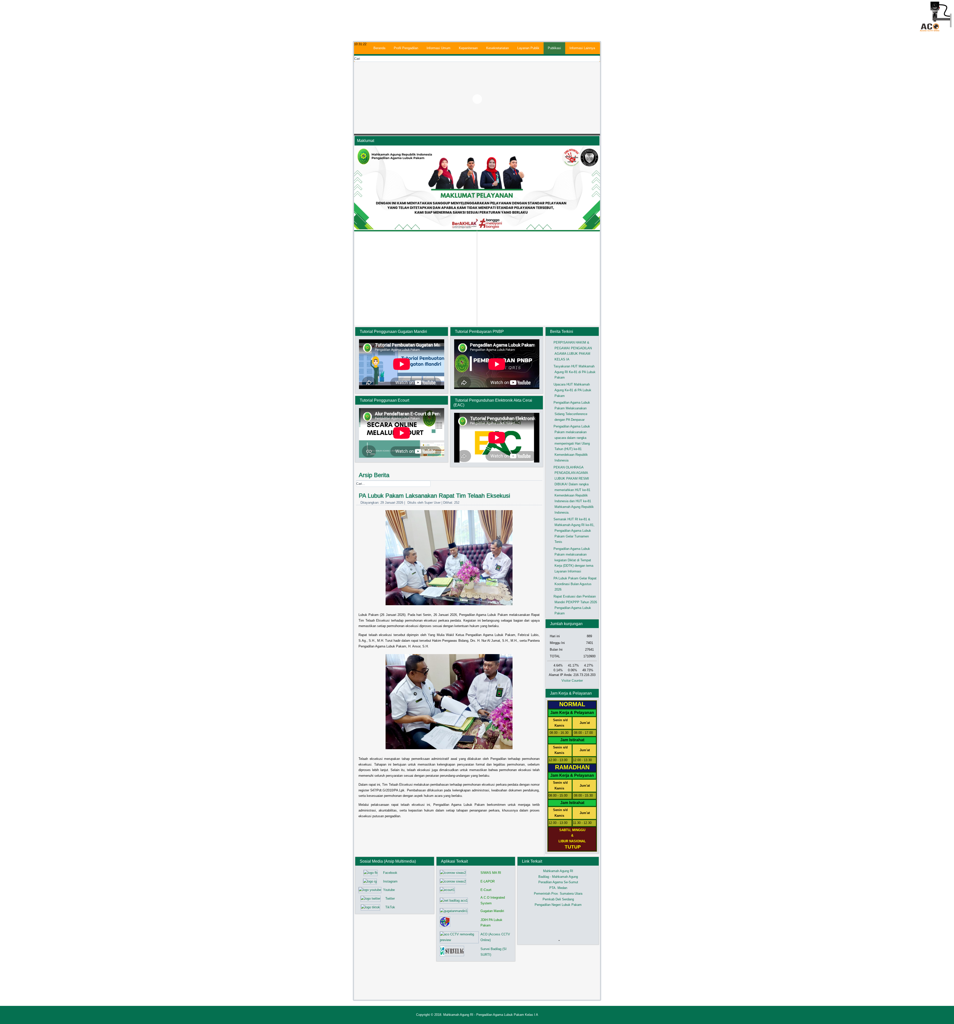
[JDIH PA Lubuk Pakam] (445, 926)
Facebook (390, 873)
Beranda (379, 48)
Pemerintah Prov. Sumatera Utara (558, 893)
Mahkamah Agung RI (558, 871)
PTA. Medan (558, 888)
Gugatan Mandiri (492, 911)
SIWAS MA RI (490, 873)
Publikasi (554, 48)
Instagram (390, 881)
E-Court (485, 890)
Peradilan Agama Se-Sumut (558, 882)
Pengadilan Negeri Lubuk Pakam (558, 905)
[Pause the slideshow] (585, 99)
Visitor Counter (572, 680)
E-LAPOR (487, 881)
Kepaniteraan (468, 48)
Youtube (389, 890)
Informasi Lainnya (582, 48)
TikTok (390, 907)
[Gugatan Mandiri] (454, 911)
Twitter (390, 898)
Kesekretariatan (497, 48)
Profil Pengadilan (406, 48)
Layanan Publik (528, 48)
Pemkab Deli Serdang (558, 899)
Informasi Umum (438, 48)
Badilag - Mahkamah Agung (558, 877)
